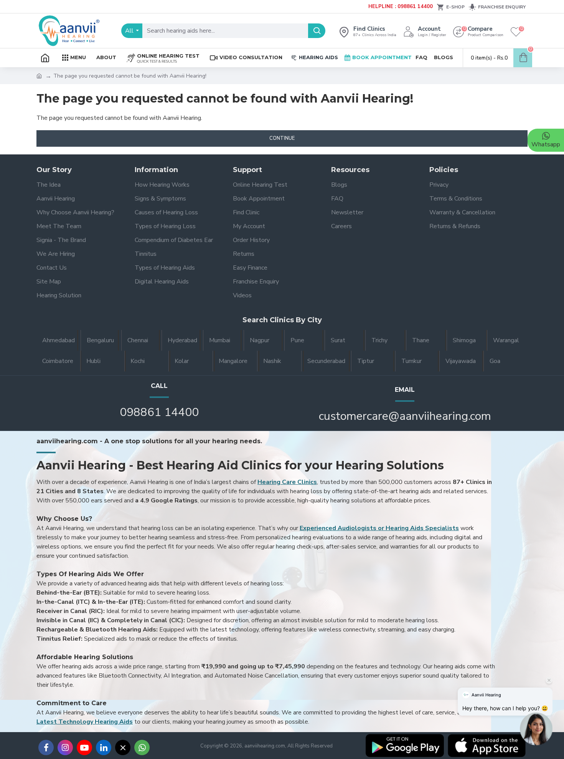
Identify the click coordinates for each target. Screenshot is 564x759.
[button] (536, 727)
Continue (282, 138)
